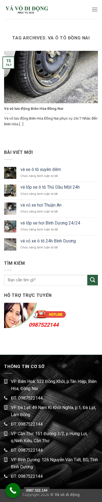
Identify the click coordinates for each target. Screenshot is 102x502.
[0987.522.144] (12, 490)
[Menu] (94, 9)
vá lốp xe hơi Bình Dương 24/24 (50, 223)
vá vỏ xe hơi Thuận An (40, 205)
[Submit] (92, 280)
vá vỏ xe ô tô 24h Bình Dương (48, 241)
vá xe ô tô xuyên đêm (40, 169)
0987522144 (43, 325)
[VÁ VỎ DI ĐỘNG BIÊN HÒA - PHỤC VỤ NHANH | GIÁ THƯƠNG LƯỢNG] (26, 9)
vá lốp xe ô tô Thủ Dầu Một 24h (50, 187)
